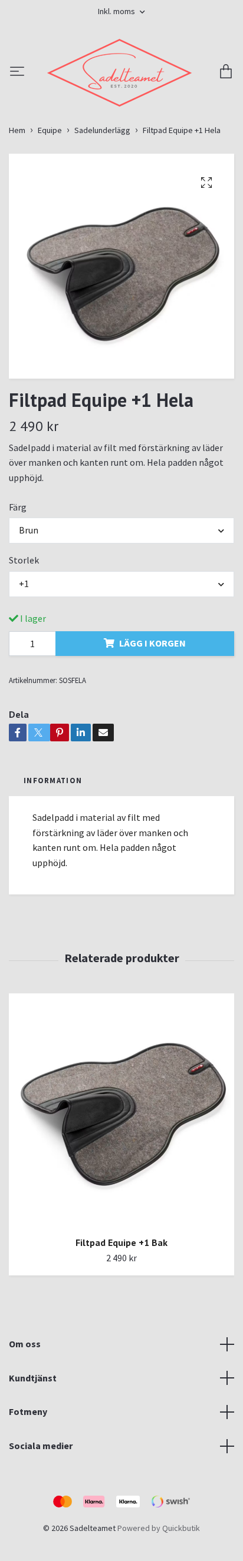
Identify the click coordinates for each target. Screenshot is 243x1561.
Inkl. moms (117, 11)
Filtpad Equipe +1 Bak (121, 1306)
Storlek (24, 624)
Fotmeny (28, 1475)
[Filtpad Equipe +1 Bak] (121, 1174)
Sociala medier (41, 1509)
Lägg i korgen (152, 706)
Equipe (50, 193)
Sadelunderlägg (102, 193)
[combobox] (121, 594)
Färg (18, 570)
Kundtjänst (33, 1441)
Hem (17, 193)
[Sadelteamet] (121, 104)
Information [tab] (53, 844)
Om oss (25, 1407)
